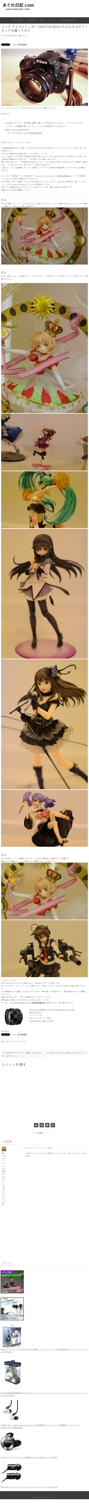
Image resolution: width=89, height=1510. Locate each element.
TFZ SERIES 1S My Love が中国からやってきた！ (65, 1052)
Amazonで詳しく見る (37, 1020)
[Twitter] (36, 1125)
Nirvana (44, 1497)
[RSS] (53, 1125)
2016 (7, 1041)
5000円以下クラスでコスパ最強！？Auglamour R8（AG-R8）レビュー (21, 1054)
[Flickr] (42, 1125)
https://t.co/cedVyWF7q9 (17, 129)
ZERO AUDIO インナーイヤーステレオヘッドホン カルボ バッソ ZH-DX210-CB (29, 1487)
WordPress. (52, 1497)
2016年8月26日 (11, 35)
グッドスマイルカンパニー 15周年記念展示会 (53, 176)
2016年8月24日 (35, 132)
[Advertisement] (44, 1240)
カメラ (24, 35)
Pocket (14, 44)
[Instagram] (47, 1125)
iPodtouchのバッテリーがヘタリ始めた (39, 1148)
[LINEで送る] (22, 44)
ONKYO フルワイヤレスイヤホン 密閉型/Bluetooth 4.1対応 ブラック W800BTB (29, 1457)
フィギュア (21, 1041)
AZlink (51, 1020)
